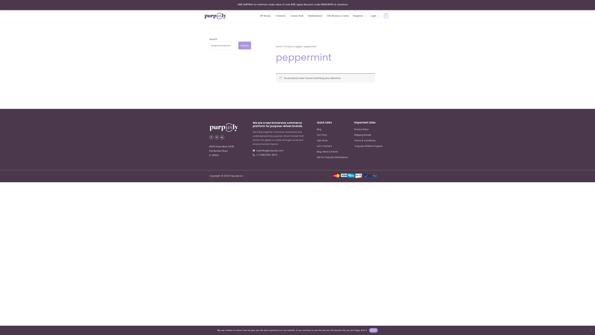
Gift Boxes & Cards (338, 15)
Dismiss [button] (353, 4)
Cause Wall (296, 15)
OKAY (373, 330)
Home (279, 46)
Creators (280, 15)
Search (213, 39)
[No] (591, 330)
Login (373, 15)
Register (358, 15)
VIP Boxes (265, 15)
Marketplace (315, 15)
